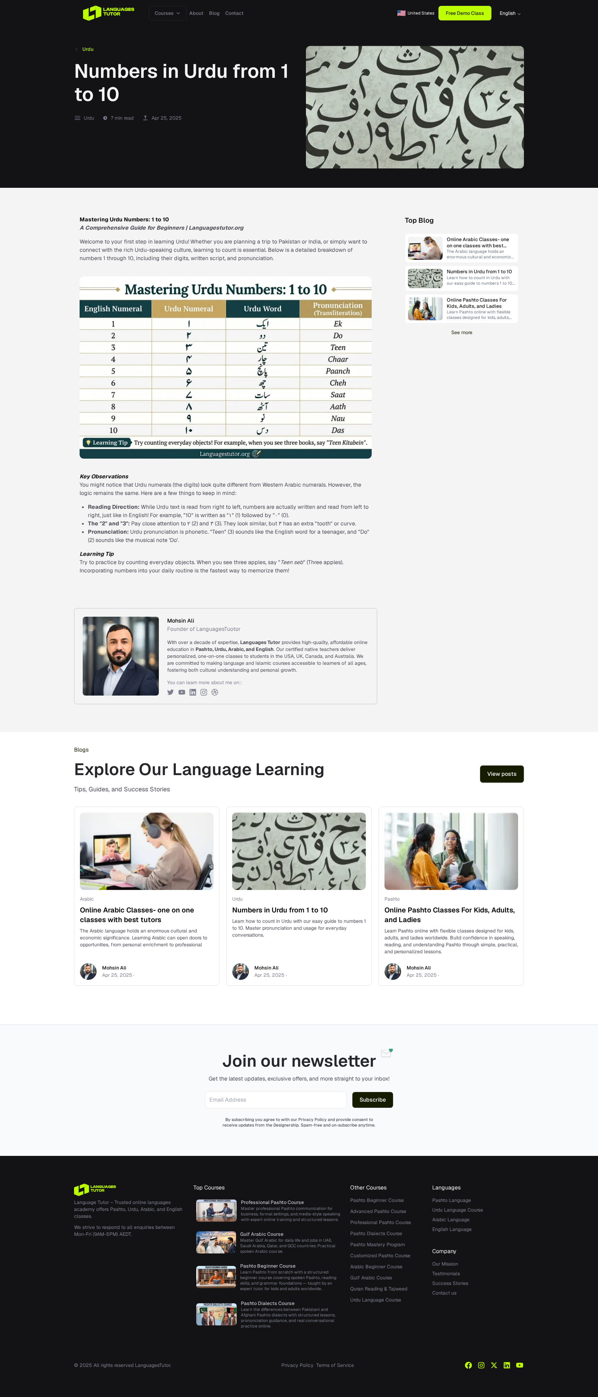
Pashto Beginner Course (377, 1200)
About (196, 13)
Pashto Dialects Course (376, 1233)
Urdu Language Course (375, 1300)
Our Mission (445, 1264)
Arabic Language (451, 1219)
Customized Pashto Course (380, 1255)
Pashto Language (451, 1200)
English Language (452, 1229)
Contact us (444, 1293)
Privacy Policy (297, 1365)
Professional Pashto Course (380, 1222)
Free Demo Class (465, 13)
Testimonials (446, 1273)
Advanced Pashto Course (378, 1211)
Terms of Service (335, 1365)
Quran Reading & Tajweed (378, 1289)
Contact (234, 13)
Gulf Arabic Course (371, 1278)
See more (461, 332)
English (508, 13)
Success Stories (450, 1283)
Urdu (87, 49)
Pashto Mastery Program (377, 1244)
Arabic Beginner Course (376, 1266)
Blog (214, 13)
